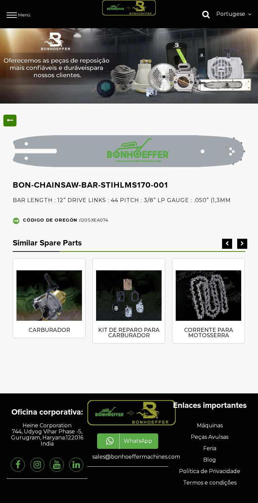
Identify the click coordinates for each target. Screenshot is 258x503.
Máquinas (210, 425)
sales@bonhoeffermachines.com (136, 457)
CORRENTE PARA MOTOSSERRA (208, 333)
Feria (209, 448)
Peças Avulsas (209, 437)
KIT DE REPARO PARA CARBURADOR (129, 333)
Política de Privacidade (209, 471)
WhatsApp (138, 441)
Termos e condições (209, 482)
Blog (209, 460)
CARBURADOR (49, 330)
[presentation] (227, 244)
